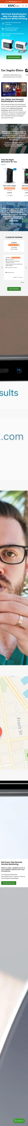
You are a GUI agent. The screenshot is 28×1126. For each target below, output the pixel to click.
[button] (2, 267)
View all (3, 164)
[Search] (5, 5)
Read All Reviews (14, 289)
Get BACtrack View (8, 883)
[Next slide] (25, 73)
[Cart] (26, 5)
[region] (14, 267)
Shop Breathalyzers (14, 57)
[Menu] (1, 5)
